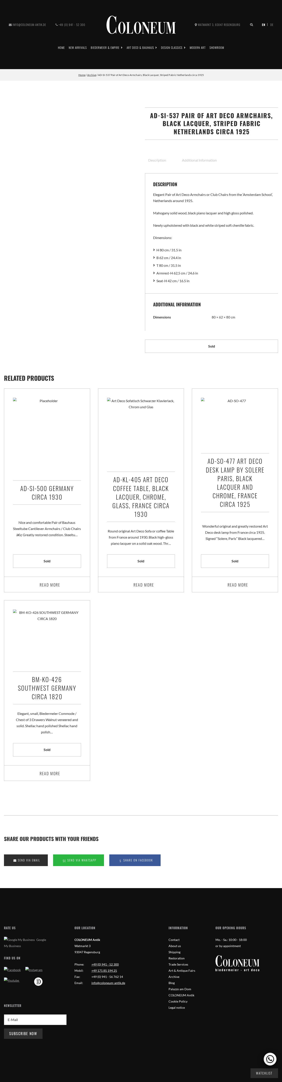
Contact (174, 940)
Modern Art (198, 47)
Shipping (174, 952)
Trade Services (178, 964)
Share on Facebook (137, 860)
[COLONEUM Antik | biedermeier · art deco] (141, 25)
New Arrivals (78, 47)
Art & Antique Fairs (182, 970)
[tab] (161, 160)
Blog (172, 983)
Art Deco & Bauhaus (140, 47)
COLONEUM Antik (181, 995)
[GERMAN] (270, 24)
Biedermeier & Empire (105, 47)
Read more (50, 585)
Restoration (177, 958)
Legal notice (177, 1007)
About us (175, 946)
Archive (91, 75)
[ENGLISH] (264, 24)
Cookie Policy (178, 1001)
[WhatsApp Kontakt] (270, 1059)
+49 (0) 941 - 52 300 (72, 24)
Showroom (217, 47)
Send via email (28, 860)
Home (61, 47)
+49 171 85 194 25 (104, 970)
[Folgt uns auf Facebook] (12, 970)
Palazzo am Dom (180, 989)
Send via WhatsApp (81, 860)
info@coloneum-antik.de (29, 24)
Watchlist (264, 1073)
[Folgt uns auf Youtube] (12, 980)
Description (157, 160)
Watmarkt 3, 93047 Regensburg (219, 24)
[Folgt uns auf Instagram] (34, 970)
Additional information (199, 160)
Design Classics (171, 47)
